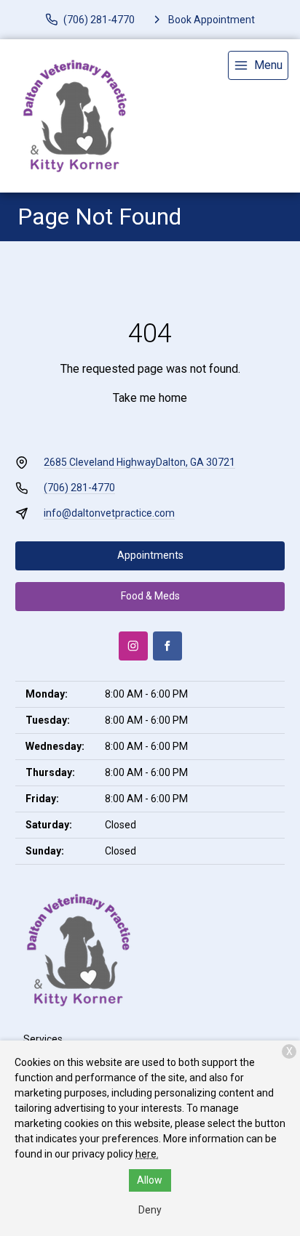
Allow (149, 1180)
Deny (150, 1210)
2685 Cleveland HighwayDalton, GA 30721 (139, 462)
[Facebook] (167, 646)
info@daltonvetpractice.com (109, 513)
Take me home (150, 398)
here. (147, 1154)
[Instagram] (133, 646)
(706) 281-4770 (79, 487)
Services (43, 1039)
